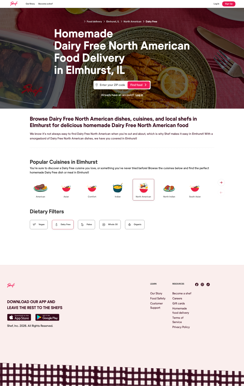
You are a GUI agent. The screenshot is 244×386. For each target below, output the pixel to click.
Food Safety (157, 298)
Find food (136, 85)
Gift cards (178, 303)
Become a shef (45, 4)
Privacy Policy (181, 327)
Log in (139, 95)
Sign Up (229, 4)
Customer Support (156, 306)
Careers (177, 298)
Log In (216, 4)
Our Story (30, 4)
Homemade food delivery (180, 311)
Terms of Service (177, 320)
